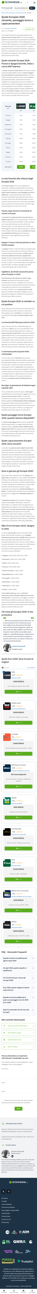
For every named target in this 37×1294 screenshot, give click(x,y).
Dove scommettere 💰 (21, 8)
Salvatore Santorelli (11, 28)
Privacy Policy (6, 1216)
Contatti (4, 1201)
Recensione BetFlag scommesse (20, 771)
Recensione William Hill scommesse (21, 896)
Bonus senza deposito (14, 1292)
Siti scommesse (10, 13)
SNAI (13, 672)
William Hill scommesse (20, 891)
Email (4, 1091)
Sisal (13, 860)
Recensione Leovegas (17, 740)
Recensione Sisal (16, 865)
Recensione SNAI (16, 678)
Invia (18, 1108)
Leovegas (14, 734)
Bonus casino (23, 1292)
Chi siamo (5, 1198)
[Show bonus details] (18, 697)
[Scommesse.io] (12, 3)
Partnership (5, 1222)
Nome (4, 1083)
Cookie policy (6, 1213)
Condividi (28, 29)
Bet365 (14, 798)
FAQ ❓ (32, 8)
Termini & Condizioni (8, 1207)
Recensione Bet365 (16, 804)
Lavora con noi (6, 1219)
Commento (5, 1069)
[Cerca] (28, 3)
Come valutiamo (7, 1204)
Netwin (14, 922)
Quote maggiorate (32, 1292)
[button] (8, 108)
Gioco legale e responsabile (10, 1210)
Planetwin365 (16, 829)
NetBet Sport (16, 703)
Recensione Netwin (16, 927)
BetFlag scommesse (18, 765)
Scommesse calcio (21, 13)
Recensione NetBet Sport (18, 709)
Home (3, 13)
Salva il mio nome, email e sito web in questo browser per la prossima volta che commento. (17, 1101)
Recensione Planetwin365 (18, 835)
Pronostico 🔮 (8, 8)
